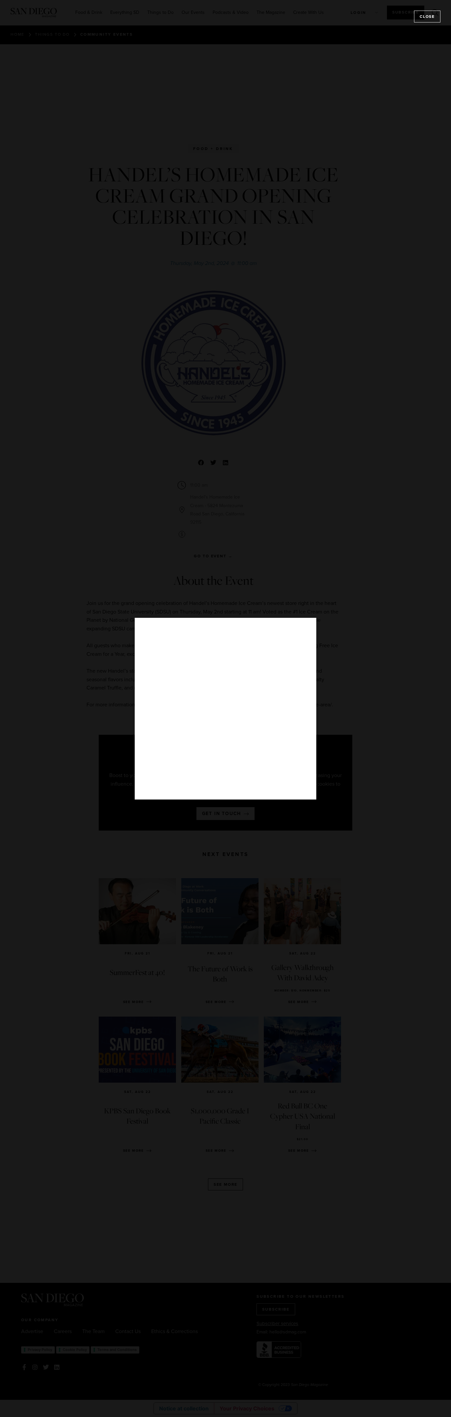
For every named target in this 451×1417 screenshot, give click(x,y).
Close (427, 16)
